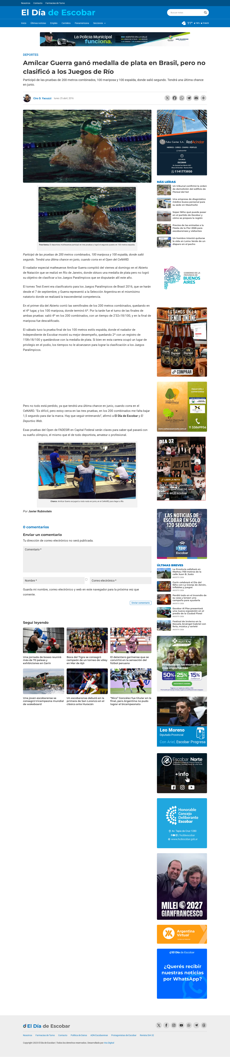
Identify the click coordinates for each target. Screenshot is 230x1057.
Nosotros (25, 3)
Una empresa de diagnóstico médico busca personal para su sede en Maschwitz (189, 202)
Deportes (30, 55)
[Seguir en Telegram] (196, 1025)
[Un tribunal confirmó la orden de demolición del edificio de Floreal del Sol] (164, 190)
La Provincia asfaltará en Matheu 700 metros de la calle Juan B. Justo (187, 571)
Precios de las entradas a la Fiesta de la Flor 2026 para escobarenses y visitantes (188, 228)
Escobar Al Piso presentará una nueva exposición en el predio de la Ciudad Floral (188, 611)
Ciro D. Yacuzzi (42, 98)
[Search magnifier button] (205, 12)
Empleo (53, 23)
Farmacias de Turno (55, 3)
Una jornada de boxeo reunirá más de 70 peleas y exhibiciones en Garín (42, 660)
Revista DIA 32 (147, 1035)
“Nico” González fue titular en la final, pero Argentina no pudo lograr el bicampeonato (130, 701)
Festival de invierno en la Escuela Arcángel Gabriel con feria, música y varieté (189, 624)
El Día (58, 12)
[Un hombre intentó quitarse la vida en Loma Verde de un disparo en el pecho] (164, 242)
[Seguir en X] (159, 1025)
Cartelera (66, 23)
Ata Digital (109, 1043)
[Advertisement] (87, 378)
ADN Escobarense (99, 1035)
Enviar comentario (141, 603)
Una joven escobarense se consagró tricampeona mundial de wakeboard (43, 701)
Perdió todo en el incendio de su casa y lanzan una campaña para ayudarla (190, 598)
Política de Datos (79, 1035)
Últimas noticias (38, 23)
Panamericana (82, 23)
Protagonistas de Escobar (123, 1035)
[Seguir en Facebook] (166, 1025)
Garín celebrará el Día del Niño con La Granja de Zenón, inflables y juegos (189, 585)
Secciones (98, 23)
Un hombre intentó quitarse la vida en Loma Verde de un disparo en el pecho (189, 241)
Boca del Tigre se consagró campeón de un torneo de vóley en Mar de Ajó (87, 660)
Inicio (23, 23)
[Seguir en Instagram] (174, 1025)
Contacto (37, 3)
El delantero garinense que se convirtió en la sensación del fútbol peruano (129, 660)
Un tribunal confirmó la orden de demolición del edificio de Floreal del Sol (190, 189)
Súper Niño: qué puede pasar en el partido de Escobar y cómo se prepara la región (189, 215)
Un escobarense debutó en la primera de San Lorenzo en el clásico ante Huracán (85, 701)
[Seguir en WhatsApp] (189, 1025)
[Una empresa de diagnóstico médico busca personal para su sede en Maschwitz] (164, 203)
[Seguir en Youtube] (181, 1025)
